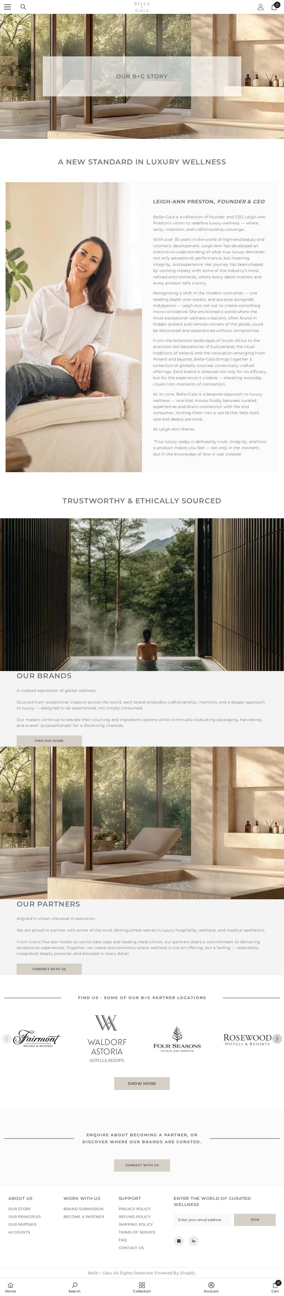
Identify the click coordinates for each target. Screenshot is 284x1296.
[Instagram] (179, 1241)
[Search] (23, 7)
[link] (74, 1287)
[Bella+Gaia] (37, 1039)
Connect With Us (142, 1165)
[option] (37, 1039)
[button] (277, 1039)
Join (255, 1220)
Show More (142, 1083)
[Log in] (261, 7)
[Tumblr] (193, 1241)
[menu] (7, 7)
